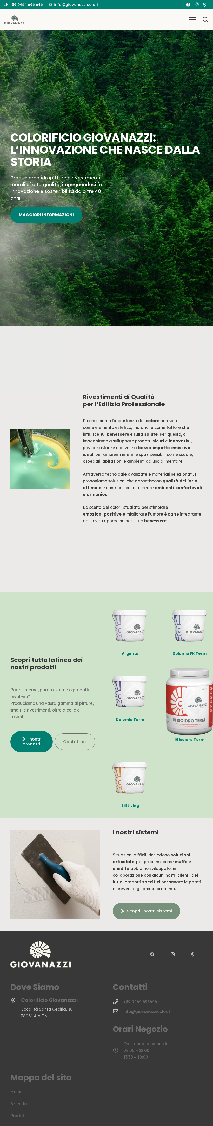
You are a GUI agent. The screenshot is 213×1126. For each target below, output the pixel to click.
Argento (130, 653)
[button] (192, 19)
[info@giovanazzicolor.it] (118, 1011)
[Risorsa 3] (14, 19)
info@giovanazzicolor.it (146, 1011)
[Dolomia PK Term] (189, 605)
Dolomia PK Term (189, 653)
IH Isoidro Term (189, 739)
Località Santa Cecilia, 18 (47, 1009)
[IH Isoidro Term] (189, 671)
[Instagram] (196, 5)
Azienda (18, 1103)
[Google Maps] (205, 5)
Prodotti (18, 1115)
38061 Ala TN (34, 1015)
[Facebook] (188, 5)
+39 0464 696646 (140, 1001)
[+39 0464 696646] (118, 1001)
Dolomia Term (130, 719)
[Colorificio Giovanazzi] (15, 1000)
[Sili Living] (130, 757)
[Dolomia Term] (130, 671)
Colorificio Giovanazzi (49, 1000)
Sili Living (130, 805)
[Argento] (130, 605)
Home (16, 1091)
